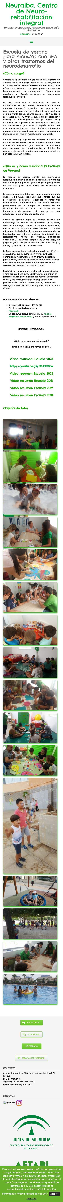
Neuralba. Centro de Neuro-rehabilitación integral (32, 14)
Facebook (13, 311)
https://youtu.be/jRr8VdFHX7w (31, 366)
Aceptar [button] (54, 1194)
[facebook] (9, 1102)
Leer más (31, 1198)
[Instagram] (19, 1102)
